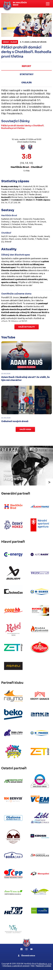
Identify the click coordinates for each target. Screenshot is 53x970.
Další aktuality (26, 327)
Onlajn (26, 82)
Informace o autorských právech (16, 966)
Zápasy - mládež (10, 42)
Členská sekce (28, 955)
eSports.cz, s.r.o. (45, 964)
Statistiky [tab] (26, 74)
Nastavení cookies (43, 966)
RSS (33, 966)
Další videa (25, 429)
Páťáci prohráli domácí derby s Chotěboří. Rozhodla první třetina (22, 126)
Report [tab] (26, 66)
